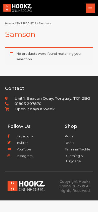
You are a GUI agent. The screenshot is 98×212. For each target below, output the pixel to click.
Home (9, 23)
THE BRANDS (26, 23)
